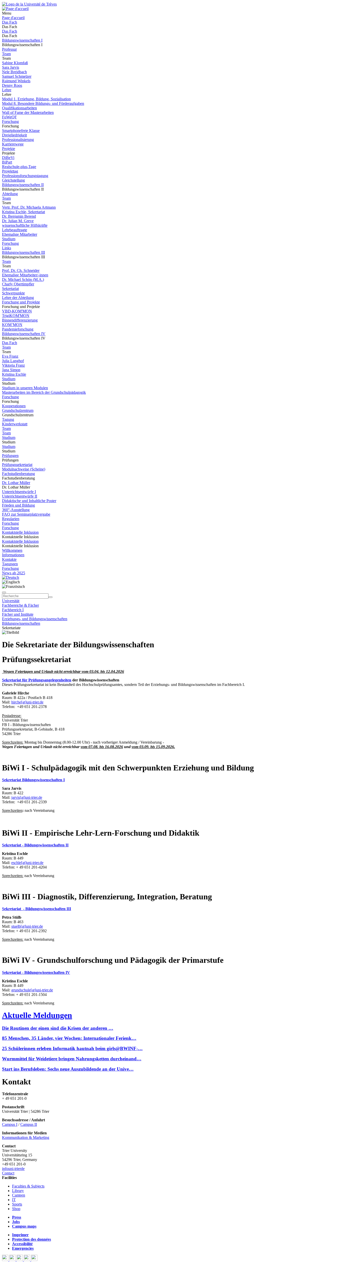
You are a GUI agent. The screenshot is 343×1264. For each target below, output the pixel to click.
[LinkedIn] (34, 1259)
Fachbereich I (13, 610)
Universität (10, 601)
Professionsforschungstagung (25, 176)
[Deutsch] (10, 577)
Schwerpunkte (13, 293)
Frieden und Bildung (18, 505)
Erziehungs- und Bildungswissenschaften (34, 619)
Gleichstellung (13, 180)
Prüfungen (10, 455)
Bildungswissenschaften (21, 623)
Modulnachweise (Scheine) (23, 469)
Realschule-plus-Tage (19, 167)
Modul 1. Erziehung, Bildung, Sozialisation (36, 99)
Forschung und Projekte (21, 302)
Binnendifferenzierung (20, 320)
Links (6, 248)
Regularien (10, 519)
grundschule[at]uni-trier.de (32, 990)
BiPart (7, 162)
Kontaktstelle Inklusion (20, 532)
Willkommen (12, 550)
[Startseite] (29, 4)
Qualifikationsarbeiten (19, 108)
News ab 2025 (13, 573)
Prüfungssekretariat (17, 464)
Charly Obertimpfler (18, 284)
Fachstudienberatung (18, 473)
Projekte (8, 148)
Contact (8, 1173)
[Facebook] (5, 1259)
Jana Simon (11, 370)
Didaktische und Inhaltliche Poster (29, 501)
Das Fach (9, 22)
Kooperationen (14, 406)
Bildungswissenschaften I (22, 40)
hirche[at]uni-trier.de (27, 702)
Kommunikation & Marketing (25, 1137)
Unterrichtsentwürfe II (19, 496)
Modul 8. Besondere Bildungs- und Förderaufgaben (43, 103)
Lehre (6, 90)
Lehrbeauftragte (14, 230)
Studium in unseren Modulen (25, 388)
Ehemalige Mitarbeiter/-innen (25, 275)
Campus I (9, 1124)
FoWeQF (9, 117)
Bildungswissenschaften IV (23, 334)
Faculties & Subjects (28, 1186)
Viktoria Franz (13, 365)
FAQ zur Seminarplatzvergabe (26, 514)
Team (6, 54)
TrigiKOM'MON (15, 315)
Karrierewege (13, 144)
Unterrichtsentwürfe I (19, 492)
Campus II (28, 1124)
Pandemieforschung (17, 329)
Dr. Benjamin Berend (19, 216)
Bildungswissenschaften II (23, 185)
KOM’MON (12, 325)
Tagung (8, 419)
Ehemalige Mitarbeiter (19, 234)
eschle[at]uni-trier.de (27, 862)
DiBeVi (8, 157)
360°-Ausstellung (16, 510)
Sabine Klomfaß (15, 63)
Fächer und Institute (17, 614)
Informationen (13, 555)
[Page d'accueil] (15, 9)
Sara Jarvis (10, 67)
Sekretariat (10, 288)
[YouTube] (20, 1259)
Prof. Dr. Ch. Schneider (20, 270)
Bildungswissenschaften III (23, 252)
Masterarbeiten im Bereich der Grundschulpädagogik (44, 392)
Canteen (18, 1195)
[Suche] (4, 592)
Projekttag (10, 171)
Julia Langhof (13, 361)
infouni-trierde (13, 1168)
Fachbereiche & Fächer (20, 605)
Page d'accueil (13, 18)
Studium (8, 239)
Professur (9, 49)
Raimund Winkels (16, 81)
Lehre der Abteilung (18, 297)
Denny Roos (12, 85)
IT (14, 1200)
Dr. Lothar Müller (16, 483)
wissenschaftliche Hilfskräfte (24, 225)
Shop (16, 1209)
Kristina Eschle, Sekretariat (23, 212)
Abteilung (10, 194)
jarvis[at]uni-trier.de (26, 797)
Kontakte (9, 559)
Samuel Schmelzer (16, 76)
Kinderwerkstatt (14, 424)
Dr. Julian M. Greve (18, 221)
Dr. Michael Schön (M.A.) (23, 279)
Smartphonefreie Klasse (21, 130)
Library (18, 1191)
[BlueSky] (13, 1259)
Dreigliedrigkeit (14, 135)
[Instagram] (27, 1259)
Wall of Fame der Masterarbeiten (28, 112)
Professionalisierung (18, 139)
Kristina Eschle (14, 374)
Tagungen (10, 564)
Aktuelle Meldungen (37, 1015)
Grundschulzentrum (17, 410)
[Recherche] (50, 597)
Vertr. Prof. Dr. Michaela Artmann (29, 207)
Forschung (10, 121)
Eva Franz (10, 356)
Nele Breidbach (14, 72)
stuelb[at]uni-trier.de (27, 926)
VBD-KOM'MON (17, 311)
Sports (17, 1204)
